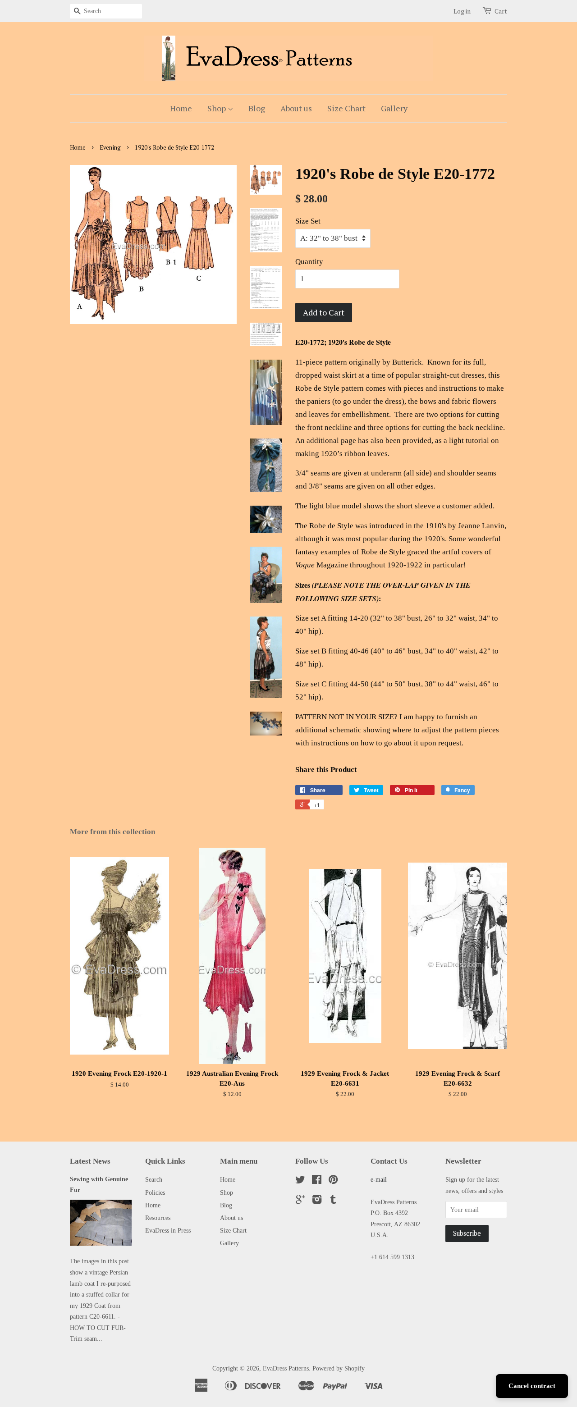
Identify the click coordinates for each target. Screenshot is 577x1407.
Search (153, 1179)
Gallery (394, 108)
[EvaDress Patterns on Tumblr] (333, 1201)
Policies (155, 1192)
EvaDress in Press (168, 1230)
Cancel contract (531, 1385)
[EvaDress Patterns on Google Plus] (300, 1201)
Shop (217, 108)
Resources (157, 1217)
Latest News (90, 1161)
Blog (256, 108)
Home (181, 108)
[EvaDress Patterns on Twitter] (300, 1181)
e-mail (379, 1179)
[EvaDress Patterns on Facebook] (316, 1181)
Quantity (309, 261)
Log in (462, 11)
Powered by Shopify (338, 1368)
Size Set (308, 221)
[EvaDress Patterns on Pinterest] (333, 1181)
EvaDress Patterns (286, 1368)
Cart (501, 11)
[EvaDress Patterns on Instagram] (317, 1201)
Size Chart (346, 108)
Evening (110, 147)
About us (296, 108)
